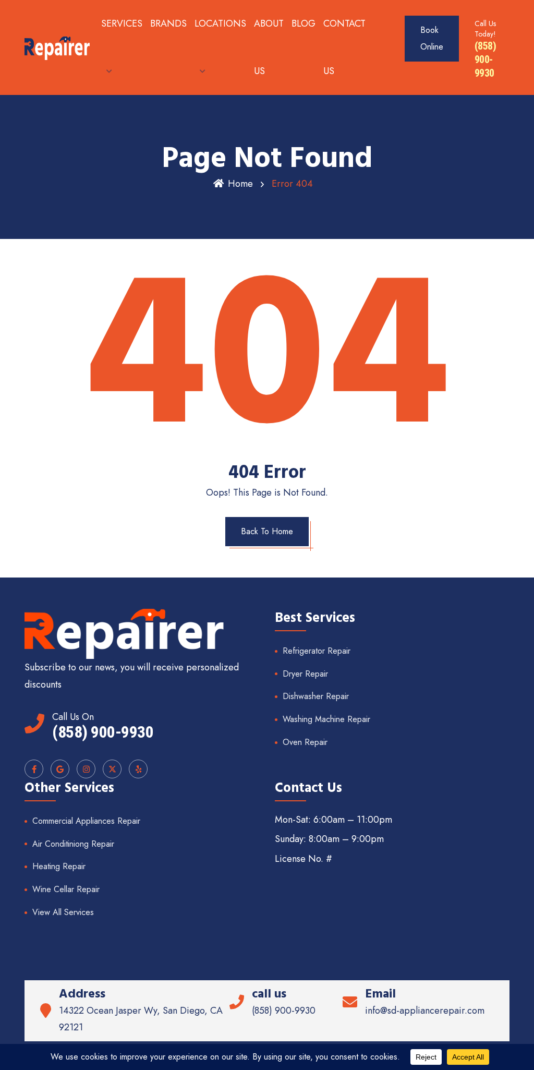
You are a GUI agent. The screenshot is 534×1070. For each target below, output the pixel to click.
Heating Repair (59, 866)
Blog (303, 23)
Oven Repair (305, 742)
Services (121, 23)
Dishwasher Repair (316, 696)
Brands (168, 23)
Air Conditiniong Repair (73, 844)
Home (240, 183)
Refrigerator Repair (316, 651)
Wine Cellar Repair (66, 889)
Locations (220, 23)
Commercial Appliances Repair (86, 821)
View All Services (63, 912)
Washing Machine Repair (326, 719)
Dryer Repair (305, 674)
